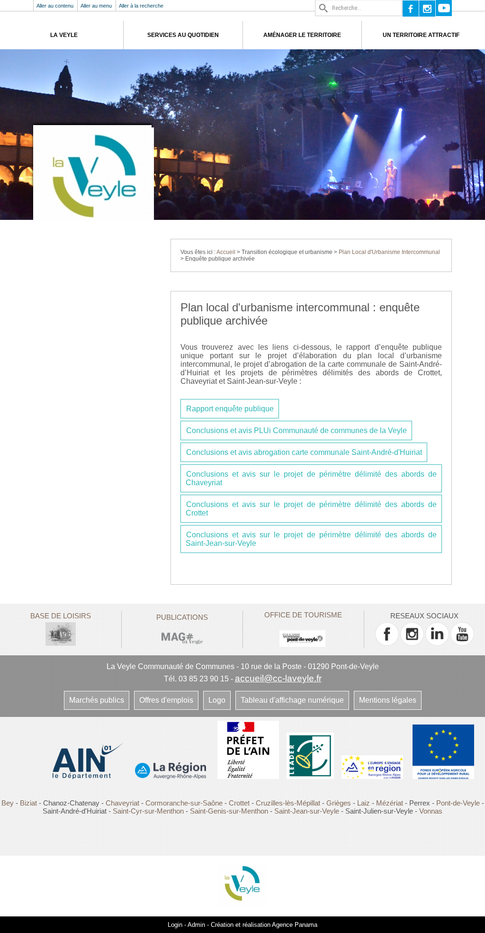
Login (175, 924)
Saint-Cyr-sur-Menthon (148, 811)
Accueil (225, 252)
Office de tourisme (303, 615)
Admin (196, 924)
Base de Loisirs (60, 616)
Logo (216, 700)
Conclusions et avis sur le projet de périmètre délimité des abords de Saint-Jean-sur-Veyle (311, 539)
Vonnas (430, 811)
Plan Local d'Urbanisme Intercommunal (389, 252)
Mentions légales (387, 700)
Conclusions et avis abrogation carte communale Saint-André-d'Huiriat (304, 452)
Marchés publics (96, 700)
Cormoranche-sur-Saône (184, 803)
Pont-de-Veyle (458, 803)
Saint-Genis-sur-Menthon (229, 811)
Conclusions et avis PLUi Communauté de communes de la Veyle (296, 430)
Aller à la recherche (141, 6)
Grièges (338, 803)
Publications (182, 617)
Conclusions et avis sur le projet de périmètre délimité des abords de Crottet (311, 508)
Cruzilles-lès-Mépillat (288, 803)
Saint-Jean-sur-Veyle (306, 811)
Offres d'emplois (166, 700)
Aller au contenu (54, 6)
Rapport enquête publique (230, 409)
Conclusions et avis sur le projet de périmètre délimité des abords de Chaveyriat (311, 478)
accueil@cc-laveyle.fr (278, 678)
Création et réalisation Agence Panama (264, 924)
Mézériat (389, 803)
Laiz (363, 803)
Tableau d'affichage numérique (292, 700)
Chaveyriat (122, 803)
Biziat (28, 803)
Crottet (240, 803)
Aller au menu (96, 6)
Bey (7, 803)
